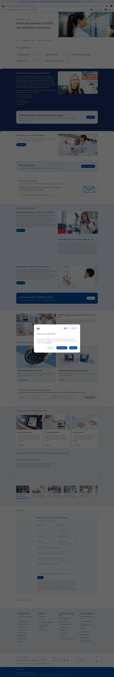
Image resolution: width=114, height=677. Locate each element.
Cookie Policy (48, 342)
